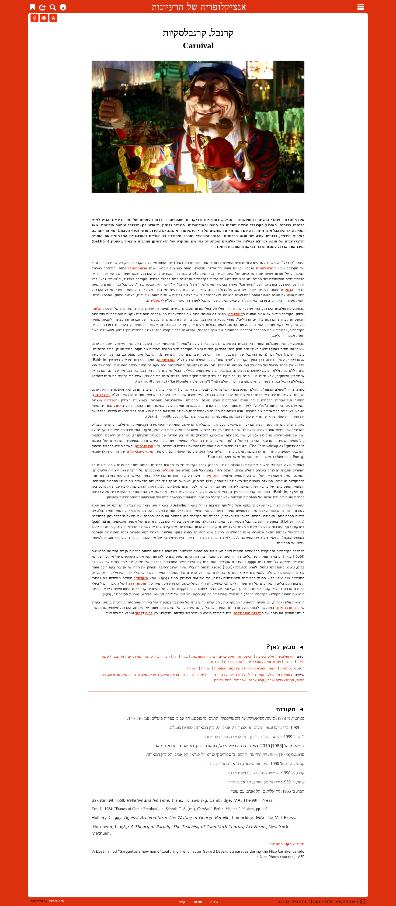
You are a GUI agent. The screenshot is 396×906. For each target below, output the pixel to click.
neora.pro (56, 901)
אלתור (97, 308)
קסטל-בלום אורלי (280, 680)
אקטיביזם (226, 656)
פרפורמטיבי (137, 268)
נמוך (138, 613)
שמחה (205, 668)
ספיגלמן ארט (159, 674)
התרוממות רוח (254, 668)
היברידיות (102, 394)
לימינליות (156, 300)
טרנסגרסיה (144, 446)
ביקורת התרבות (203, 656)
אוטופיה (212, 475)
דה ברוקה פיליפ (213, 674)
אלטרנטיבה (265, 656)
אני (94, 505)
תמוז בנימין (222, 680)
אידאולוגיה (286, 656)
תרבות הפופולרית (248, 613)
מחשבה (118, 656)
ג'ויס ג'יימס (236, 674)
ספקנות (219, 668)
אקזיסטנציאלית (139, 451)
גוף (288, 289)
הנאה (273, 668)
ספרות (289, 661)
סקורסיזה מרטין (135, 674)
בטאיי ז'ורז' (257, 674)
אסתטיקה (245, 656)
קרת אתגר (256, 680)
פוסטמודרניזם (234, 661)
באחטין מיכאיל (280, 674)
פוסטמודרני (136, 583)
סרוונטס (114, 674)
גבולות (166, 470)
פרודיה (109, 400)
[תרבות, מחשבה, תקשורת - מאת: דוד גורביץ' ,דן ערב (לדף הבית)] (199, 6)
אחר (118, 405)
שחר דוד (240, 680)
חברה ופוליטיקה (157, 656)
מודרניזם (134, 656)
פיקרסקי (141, 578)
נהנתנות (234, 668)
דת (175, 656)
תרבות (215, 661)
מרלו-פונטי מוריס (185, 674)
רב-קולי (197, 440)
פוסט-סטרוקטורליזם (265, 661)
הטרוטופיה (166, 359)
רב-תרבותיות (287, 607)
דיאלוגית (235, 314)
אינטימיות (288, 668)
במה (184, 656)
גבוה (148, 613)
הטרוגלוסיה (266, 268)
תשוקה (192, 668)
